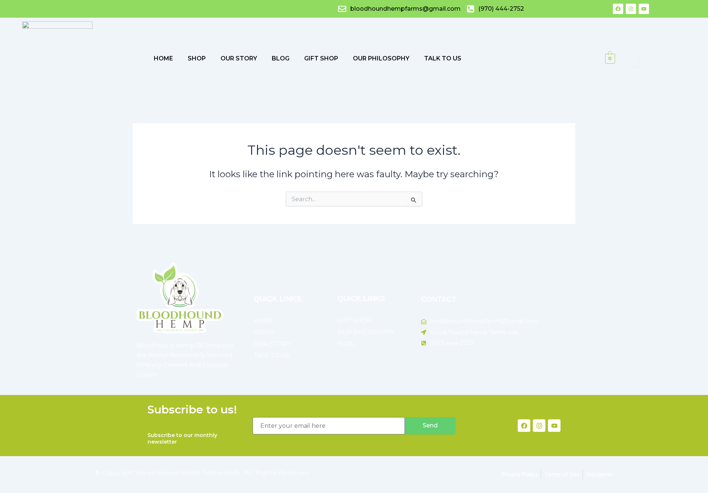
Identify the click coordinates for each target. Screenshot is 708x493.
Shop (197, 58)
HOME (163, 58)
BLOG (280, 58)
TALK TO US (442, 58)
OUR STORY (239, 58)
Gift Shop (321, 58)
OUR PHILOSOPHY (381, 58)
